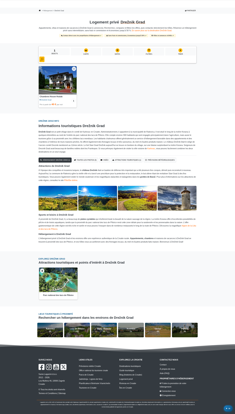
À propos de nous (167, 369)
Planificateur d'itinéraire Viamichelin (94, 383)
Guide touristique (126, 370)
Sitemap (62, 393)
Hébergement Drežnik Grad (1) (56, 160)
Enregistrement (168, 395)
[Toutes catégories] (42, 59)
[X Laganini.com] (63, 367)
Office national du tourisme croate (93, 370)
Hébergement (48, 11)
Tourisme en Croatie (87, 388)
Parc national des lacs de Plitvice (58, 295)
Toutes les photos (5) (86, 160)
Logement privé (126, 379)
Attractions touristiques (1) (128, 160)
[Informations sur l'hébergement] (74, 100)
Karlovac (151, 148)
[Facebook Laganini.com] (41, 367)
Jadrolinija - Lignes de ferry (90, 379)
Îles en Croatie (125, 388)
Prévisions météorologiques (161, 160)
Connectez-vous (168, 391)
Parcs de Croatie (86, 375)
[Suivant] (72, 80)
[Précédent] (43, 80)
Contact (163, 365)
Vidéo (105, 160)
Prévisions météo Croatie (90, 366)
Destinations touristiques (130, 366)
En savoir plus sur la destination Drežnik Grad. (152, 30)
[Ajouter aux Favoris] (74, 69)
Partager (191, 11)
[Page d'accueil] (40, 11)
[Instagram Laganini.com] (49, 367)
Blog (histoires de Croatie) (130, 375)
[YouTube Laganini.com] (56, 367)
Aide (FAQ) (164, 373)
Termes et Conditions (48, 393)
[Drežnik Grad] (58, 198)
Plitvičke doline (70, 180)
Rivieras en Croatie (127, 383)
